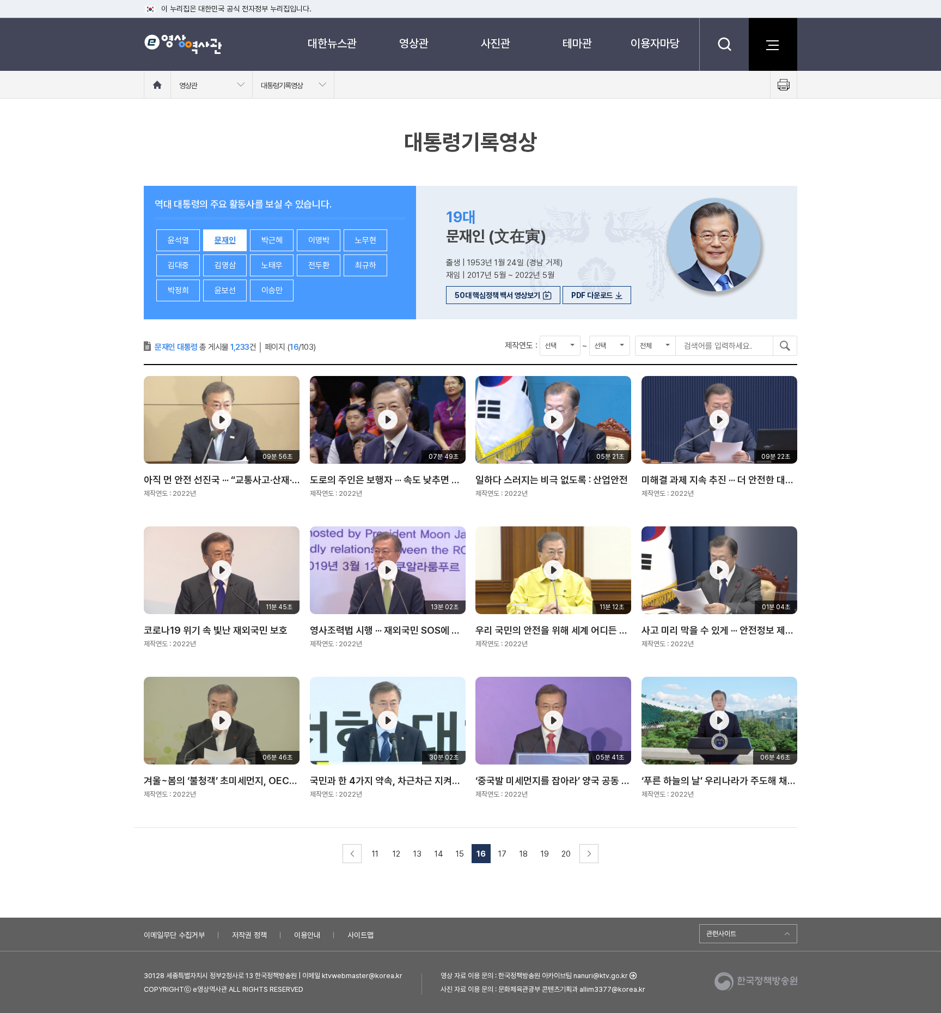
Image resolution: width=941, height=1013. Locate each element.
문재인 (225, 240)
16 (481, 854)
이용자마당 (655, 43)
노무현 (365, 240)
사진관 (495, 43)
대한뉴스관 (332, 43)
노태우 (272, 265)
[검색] (724, 44)
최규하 (365, 265)
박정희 (178, 290)
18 (524, 854)
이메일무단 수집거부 (174, 935)
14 (439, 854)
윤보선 (225, 290)
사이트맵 (360, 935)
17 (502, 854)
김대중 (178, 265)
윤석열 (178, 240)
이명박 (318, 240)
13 (417, 854)
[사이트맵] (773, 44)
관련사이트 (721, 934)
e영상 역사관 (183, 44)
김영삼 (225, 265)
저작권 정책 (249, 935)
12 (396, 854)
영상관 (414, 43)
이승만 (272, 290)
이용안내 (307, 935)
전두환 (318, 265)
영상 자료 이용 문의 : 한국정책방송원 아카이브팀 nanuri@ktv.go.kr (534, 976)
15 (460, 854)
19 (545, 854)
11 (375, 854)
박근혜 (272, 240)
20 (566, 854)
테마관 (577, 43)
